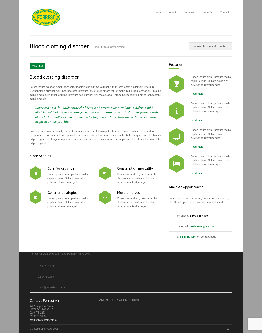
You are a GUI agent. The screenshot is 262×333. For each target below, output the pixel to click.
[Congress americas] (176, 137)
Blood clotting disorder (54, 77)
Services (189, 12)
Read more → (199, 93)
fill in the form (188, 236)
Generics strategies (62, 192)
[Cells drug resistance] (176, 111)
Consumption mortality (135, 168)
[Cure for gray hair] (35, 173)
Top (227, 328)
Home (158, 12)
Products (207, 12)
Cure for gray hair (61, 168)
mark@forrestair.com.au (44, 320)
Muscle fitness (128, 192)
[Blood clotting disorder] (176, 84)
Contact (224, 12)
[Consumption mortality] (105, 173)
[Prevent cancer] (176, 164)
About (172, 12)
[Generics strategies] (35, 197)
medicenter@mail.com (203, 226)
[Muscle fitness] (105, 197)
